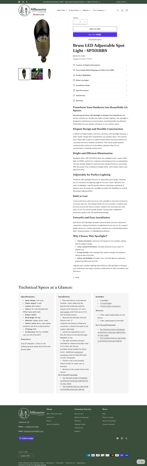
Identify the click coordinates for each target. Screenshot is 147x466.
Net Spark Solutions (40, 465)
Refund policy (50, 463)
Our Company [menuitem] (98, 10)
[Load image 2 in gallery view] (37, 74)
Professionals (78, 428)
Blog (103, 414)
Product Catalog (107, 417)
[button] (118, 10)
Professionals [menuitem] (74, 10)
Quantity (75, 18)
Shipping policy (81, 463)
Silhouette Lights (28, 463)
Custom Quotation (108, 424)
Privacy (48, 421)
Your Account (79, 414)
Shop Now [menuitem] (61, 10)
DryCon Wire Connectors (111, 306)
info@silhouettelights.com (33, 431)
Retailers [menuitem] (86, 10)
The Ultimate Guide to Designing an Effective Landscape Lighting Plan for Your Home (74, 380)
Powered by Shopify (38, 463)
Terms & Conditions (53, 424)
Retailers (77, 431)
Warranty (77, 421)
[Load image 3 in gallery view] (49, 74)
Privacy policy (60, 463)
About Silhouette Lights (54, 414)
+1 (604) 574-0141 (32, 427)
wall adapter (65, 312)
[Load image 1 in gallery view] (24, 74)
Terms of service (70, 463)
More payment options (95, 39)
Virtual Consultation (109, 421)
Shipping (75, 59)
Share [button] (77, 277)
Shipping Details (79, 424)
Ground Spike (106, 303)
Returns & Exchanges (81, 417)
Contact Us (50, 417)
